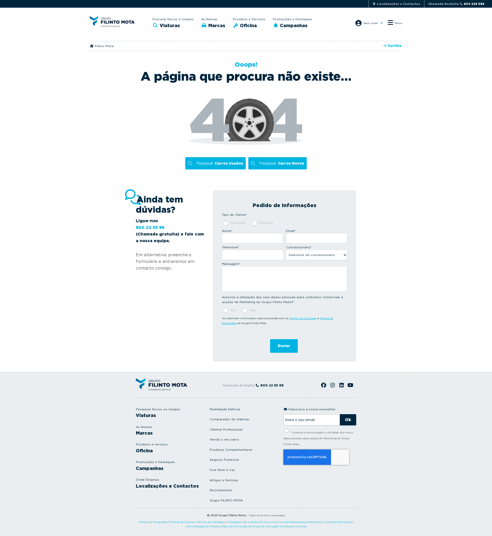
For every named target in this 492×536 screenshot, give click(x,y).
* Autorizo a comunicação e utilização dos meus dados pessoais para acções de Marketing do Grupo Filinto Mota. (318, 438)
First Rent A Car (222, 470)
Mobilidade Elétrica (225, 409)
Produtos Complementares (231, 450)
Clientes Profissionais (226, 429)
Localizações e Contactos (167, 486)
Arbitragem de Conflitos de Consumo (251, 521)
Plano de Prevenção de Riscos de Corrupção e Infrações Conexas (264, 526)
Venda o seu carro (224, 439)
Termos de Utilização (303, 318)
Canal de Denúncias (338, 521)
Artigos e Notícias (224, 480)
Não (253, 310)
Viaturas (169, 25)
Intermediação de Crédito (202, 526)
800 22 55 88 (150, 227)
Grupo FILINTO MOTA (226, 500)
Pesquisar (219, 163)
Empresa (266, 222)
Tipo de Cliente (234, 215)
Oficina (248, 25)
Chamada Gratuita (456, 4)
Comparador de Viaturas (229, 419)
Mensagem (231, 264)
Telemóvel (230, 247)
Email (291, 231)
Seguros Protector (224, 460)
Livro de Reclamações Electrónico (301, 521)
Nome (227, 231)
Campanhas (293, 25)
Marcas (216, 25)
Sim (233, 310)
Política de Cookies (182, 521)
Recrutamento (221, 490)
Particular (237, 222)
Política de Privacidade (153, 521)
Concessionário (299, 247)
